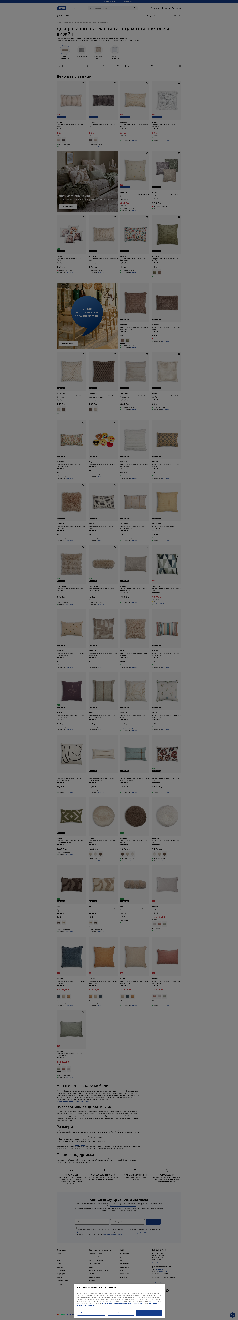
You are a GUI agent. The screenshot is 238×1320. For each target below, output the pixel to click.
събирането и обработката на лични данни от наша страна (122, 1303)
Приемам (149, 1313)
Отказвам (121, 1313)
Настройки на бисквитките (91, 1313)
